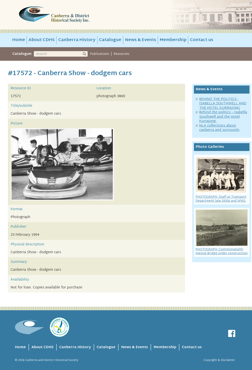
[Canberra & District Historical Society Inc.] (68, 14)
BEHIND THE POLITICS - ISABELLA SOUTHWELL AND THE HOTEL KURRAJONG (222, 103)
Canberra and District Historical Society (51, 360)
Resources (121, 54)
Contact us (201, 40)
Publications (99, 54)
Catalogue (110, 40)
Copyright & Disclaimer (219, 360)
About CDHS (42, 40)
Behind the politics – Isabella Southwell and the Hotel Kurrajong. (223, 116)
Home (18, 40)
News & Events (140, 40)
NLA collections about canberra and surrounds (219, 127)
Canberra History (76, 40)
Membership (173, 40)
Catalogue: (22, 54)
